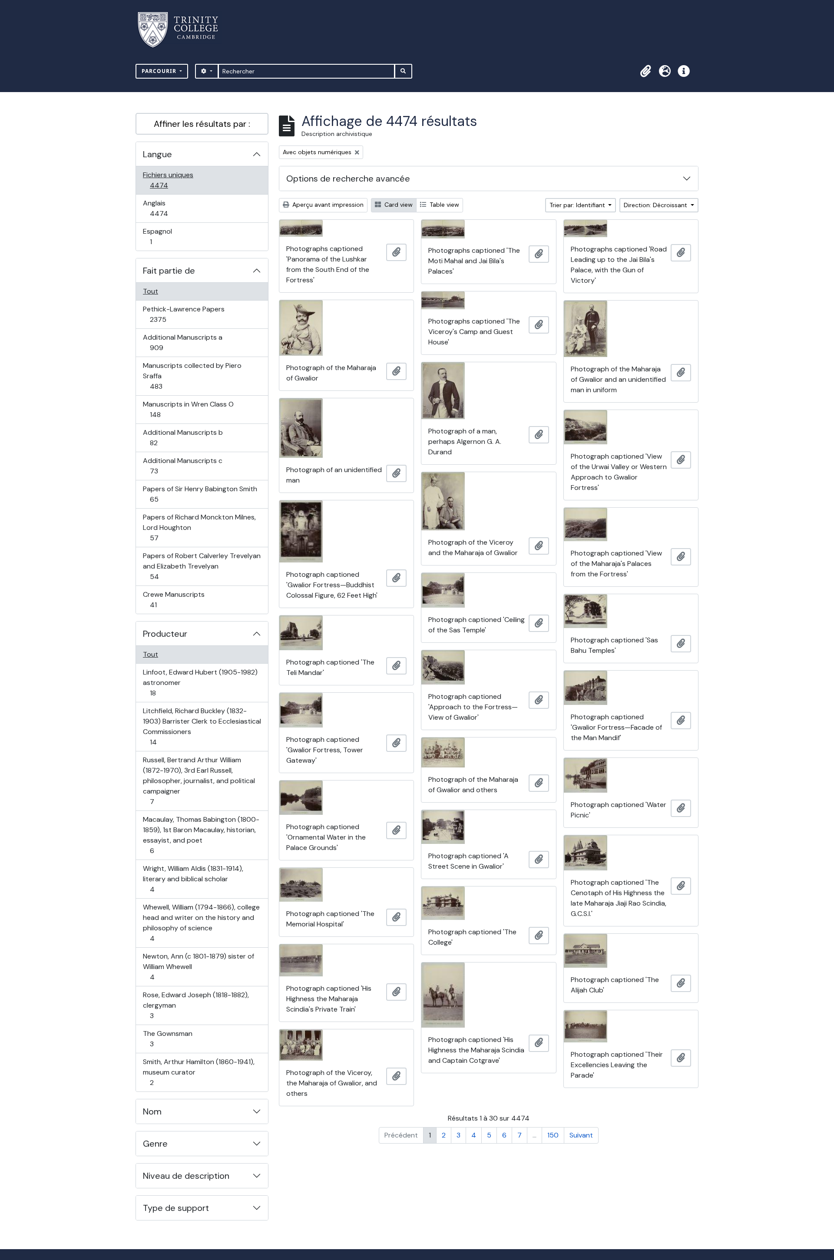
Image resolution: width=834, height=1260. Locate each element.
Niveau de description (186, 1175)
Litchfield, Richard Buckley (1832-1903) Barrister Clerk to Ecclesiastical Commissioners (201, 726)
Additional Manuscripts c (182, 466)
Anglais (168, 208)
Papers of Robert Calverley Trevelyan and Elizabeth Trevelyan (201, 566)
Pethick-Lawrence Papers (183, 314)
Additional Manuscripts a (182, 342)
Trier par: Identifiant (578, 205)
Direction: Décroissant (656, 205)
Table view (443, 204)
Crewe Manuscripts (173, 599)
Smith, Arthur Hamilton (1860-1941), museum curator (198, 1072)
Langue (157, 154)
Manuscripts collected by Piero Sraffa (192, 375)
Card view (398, 204)
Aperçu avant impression (327, 204)
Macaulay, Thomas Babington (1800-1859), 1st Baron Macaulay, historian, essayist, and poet (200, 834)
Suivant (581, 1135)
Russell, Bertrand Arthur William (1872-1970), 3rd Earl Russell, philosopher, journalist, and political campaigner (198, 780)
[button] (645, 71)
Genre (155, 1143)
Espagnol (160, 236)
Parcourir (160, 71)
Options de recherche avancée (348, 178)
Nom (152, 1111)
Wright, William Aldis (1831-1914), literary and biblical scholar (192, 878)
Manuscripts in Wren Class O (188, 409)
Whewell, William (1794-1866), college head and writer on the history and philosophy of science (201, 922)
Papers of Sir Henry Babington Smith (199, 494)
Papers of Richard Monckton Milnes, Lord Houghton (199, 527)
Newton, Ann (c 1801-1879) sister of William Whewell (198, 966)
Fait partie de (169, 270)
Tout (150, 291)
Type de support (176, 1208)
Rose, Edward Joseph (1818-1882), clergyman (195, 1005)
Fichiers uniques (168, 180)
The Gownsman (167, 1038)
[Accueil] (183, 30)
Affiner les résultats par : (202, 123)
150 (553, 1135)
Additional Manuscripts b (182, 437)
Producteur (165, 633)
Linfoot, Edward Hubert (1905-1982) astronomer (200, 682)
